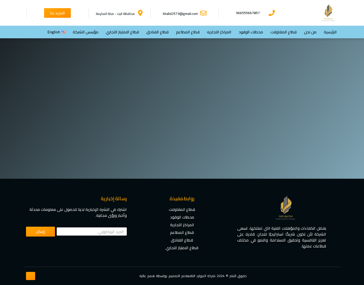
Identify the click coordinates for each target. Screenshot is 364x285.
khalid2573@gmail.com (180, 13)
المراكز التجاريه (219, 32)
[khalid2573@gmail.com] (203, 13)
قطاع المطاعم (188, 32)
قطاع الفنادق (157, 32)
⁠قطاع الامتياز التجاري (122, 32)
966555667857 (248, 13)
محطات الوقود (251, 32)
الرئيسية (330, 32)
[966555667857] (272, 13)
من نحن (310, 32)
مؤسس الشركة (85, 32)
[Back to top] (31, 275)
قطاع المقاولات (283, 32)
